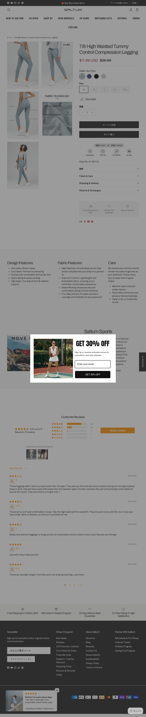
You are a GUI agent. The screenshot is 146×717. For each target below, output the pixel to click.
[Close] (112, 337)
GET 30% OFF (92, 374)
